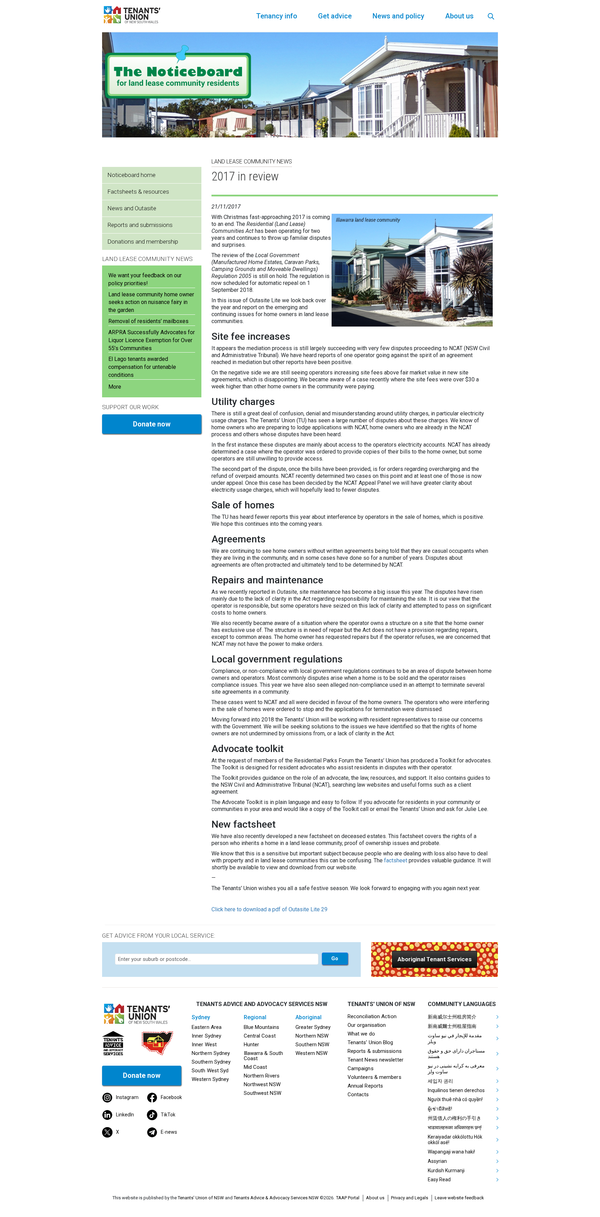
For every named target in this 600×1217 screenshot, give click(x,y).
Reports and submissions (140, 224)
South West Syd (210, 1070)
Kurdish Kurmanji (446, 1170)
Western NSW (311, 1053)
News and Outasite (131, 208)
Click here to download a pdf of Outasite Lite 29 (269, 909)
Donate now (151, 424)
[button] (434, 959)
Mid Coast (255, 1067)
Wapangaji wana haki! (451, 1152)
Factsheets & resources (138, 191)
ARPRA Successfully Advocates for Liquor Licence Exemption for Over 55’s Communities (151, 340)
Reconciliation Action (372, 1016)
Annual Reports (365, 1086)
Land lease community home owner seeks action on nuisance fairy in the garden (151, 302)
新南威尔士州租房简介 (452, 1017)
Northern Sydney (211, 1053)
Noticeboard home (131, 174)
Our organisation (367, 1025)
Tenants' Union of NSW (201, 1197)
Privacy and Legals (409, 1197)
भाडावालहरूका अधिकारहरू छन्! (455, 1127)
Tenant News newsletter (375, 1060)
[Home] (133, 14)
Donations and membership (142, 241)
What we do (361, 1034)
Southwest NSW (262, 1093)
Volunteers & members (374, 1077)
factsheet (395, 860)
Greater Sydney (313, 1027)
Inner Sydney (206, 1036)
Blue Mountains (261, 1027)
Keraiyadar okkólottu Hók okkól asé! (455, 1140)
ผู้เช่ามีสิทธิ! (440, 1109)
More (114, 386)
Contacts (358, 1094)
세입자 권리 (440, 1081)
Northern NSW (311, 1036)
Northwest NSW (262, 1084)
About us (375, 1197)
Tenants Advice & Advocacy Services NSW (276, 1197)
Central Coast (260, 1036)
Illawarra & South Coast (263, 1056)
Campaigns (361, 1068)
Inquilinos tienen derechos (456, 1090)
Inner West (204, 1044)
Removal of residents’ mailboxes (148, 321)
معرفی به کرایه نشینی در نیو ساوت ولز (456, 1068)
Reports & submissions (375, 1051)
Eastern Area (207, 1027)
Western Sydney (210, 1079)
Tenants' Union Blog (370, 1042)
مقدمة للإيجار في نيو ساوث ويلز (455, 1038)
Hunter (251, 1044)
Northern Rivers (262, 1076)
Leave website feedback (459, 1197)
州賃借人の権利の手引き (454, 1118)
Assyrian (437, 1161)
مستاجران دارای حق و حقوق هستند (456, 1053)
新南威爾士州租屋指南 (452, 1026)
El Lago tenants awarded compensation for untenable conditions (142, 367)
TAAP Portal (347, 1197)
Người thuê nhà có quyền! (455, 1099)
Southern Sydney (211, 1062)
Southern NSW (312, 1044)
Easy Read (439, 1179)
